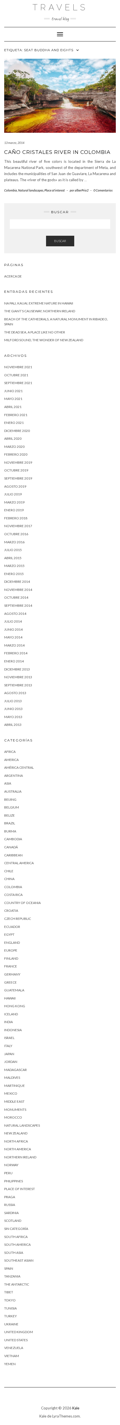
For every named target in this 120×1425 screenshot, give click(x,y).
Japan (9, 1054)
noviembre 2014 (18, 590)
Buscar (60, 241)
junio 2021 (13, 391)
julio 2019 (13, 494)
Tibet (8, 1292)
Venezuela (13, 1348)
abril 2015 (12, 558)
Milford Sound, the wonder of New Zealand (43, 340)
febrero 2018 (15, 518)
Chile (8, 871)
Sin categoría (16, 1229)
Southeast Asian (18, 1260)
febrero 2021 (15, 415)
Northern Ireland (20, 1157)
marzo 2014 (14, 645)
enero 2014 (14, 661)
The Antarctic (16, 1284)
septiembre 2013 (18, 685)
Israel (9, 1038)
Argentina (13, 775)
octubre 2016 (16, 534)
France (10, 966)
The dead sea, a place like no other (34, 332)
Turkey (10, 1316)
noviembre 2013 (18, 677)
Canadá (11, 847)
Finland (11, 958)
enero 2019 (14, 510)
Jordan (10, 1062)
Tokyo (10, 1300)
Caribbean (13, 855)
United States (16, 1340)
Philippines (13, 1181)
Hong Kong (14, 1006)
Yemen (10, 1364)
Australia (12, 791)
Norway (11, 1165)
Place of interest (54, 190)
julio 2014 (13, 621)
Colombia (10, 190)
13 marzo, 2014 (14, 142)
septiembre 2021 (18, 383)
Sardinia (11, 1213)
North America (17, 1149)
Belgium (11, 807)
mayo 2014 (13, 637)
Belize (9, 815)
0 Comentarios (102, 190)
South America (17, 1244)
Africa (10, 752)
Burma (10, 831)
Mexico (10, 1093)
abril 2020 (12, 438)
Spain (8, 1268)
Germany (12, 974)
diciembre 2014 (17, 581)
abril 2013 (12, 725)
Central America (19, 863)
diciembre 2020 (17, 431)
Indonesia (13, 1030)
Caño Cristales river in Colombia (57, 152)
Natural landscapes (30, 190)
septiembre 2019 (18, 478)
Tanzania (12, 1276)
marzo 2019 (14, 502)
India (8, 1022)
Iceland (11, 1014)
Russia (9, 1205)
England (12, 942)
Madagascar (15, 1070)
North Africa (16, 1141)
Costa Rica (13, 895)
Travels (60, 7)
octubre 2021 (16, 375)
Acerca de (13, 276)
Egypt (9, 934)
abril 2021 (12, 407)
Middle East (14, 1101)
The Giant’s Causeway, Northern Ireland (39, 311)
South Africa (16, 1237)
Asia (7, 783)
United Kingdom (18, 1332)
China (9, 879)
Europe (10, 950)
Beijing (10, 799)
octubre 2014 (16, 597)
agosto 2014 (15, 613)
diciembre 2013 (17, 669)
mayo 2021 (13, 399)
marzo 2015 (14, 566)
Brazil (9, 823)
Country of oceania (22, 903)
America (11, 760)
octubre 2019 (16, 470)
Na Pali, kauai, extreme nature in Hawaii (38, 303)
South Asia (13, 1252)
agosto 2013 (15, 693)
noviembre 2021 (18, 367)
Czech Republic (17, 919)
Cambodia (13, 839)
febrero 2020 (15, 454)
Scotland (12, 1220)
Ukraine (11, 1324)
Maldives (12, 1077)
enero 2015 (14, 574)
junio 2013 (13, 709)
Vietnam (11, 1356)
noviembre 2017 (18, 526)
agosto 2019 (15, 486)
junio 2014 (13, 629)
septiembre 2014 (18, 605)
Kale (75, 1408)
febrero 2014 (15, 653)
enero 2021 (14, 423)
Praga (9, 1197)
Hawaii (10, 998)
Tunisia (10, 1308)
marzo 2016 (14, 542)
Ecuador (12, 927)
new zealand (15, 1133)
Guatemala (14, 990)
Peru (8, 1173)
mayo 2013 (13, 717)
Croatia (11, 910)
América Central (19, 767)
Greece (10, 982)
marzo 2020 (14, 446)
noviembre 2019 (18, 462)
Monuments (15, 1109)
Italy (8, 1046)
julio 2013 (13, 701)
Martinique (14, 1086)
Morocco (13, 1117)
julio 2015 (13, 550)
